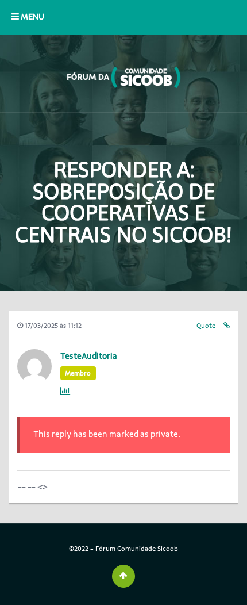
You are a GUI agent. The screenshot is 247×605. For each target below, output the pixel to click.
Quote (205, 325)
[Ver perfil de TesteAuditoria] (34, 380)
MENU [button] (31, 17)
